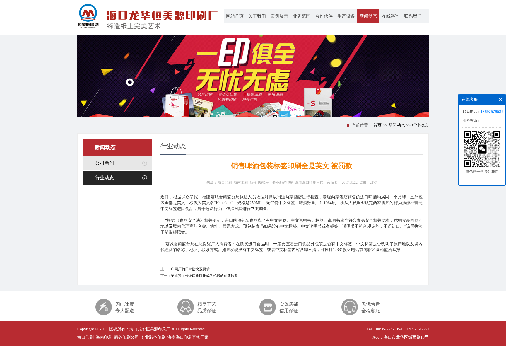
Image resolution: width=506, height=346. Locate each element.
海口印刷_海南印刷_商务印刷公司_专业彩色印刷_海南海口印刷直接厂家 (274, 182)
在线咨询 (390, 16)
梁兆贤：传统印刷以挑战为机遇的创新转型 (204, 276)
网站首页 (235, 16)
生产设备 (346, 16)
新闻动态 (368, 16)
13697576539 (492, 111)
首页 (377, 125)
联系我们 (413, 16)
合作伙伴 (324, 16)
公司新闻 (104, 163)
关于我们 (257, 16)
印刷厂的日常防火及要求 (190, 269)
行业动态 (420, 125)
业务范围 (301, 16)
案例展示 (279, 16)
